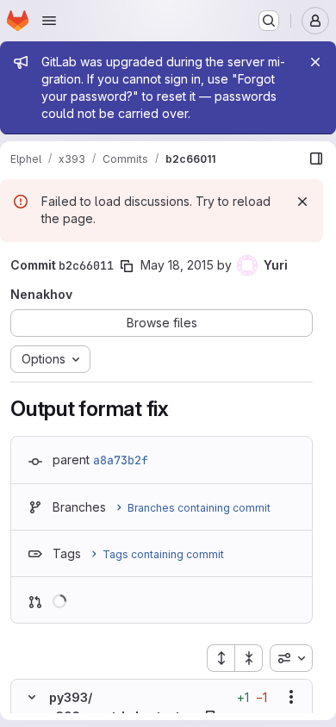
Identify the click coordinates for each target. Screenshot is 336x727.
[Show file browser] (316, 158)
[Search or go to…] (268, 20)
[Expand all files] (220, 658)
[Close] (315, 62)
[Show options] (291, 697)
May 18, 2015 (177, 265)
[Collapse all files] (249, 658)
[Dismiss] (302, 201)
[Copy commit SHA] (126, 266)
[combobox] (291, 658)
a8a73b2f (120, 460)
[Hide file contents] (32, 697)
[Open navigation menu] (49, 20)
